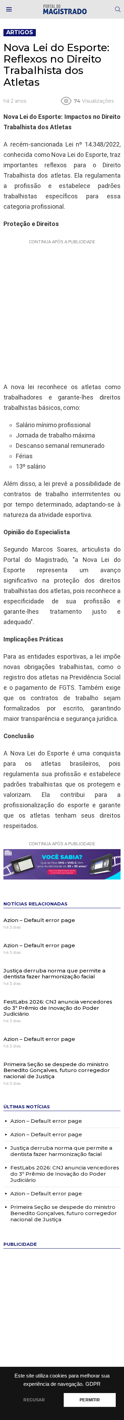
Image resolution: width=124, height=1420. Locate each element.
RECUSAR (34, 1400)
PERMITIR (90, 1400)
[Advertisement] (62, 309)
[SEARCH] (118, 9)
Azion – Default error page (39, 920)
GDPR (93, 1384)
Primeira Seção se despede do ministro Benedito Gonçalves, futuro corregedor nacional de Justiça (56, 1070)
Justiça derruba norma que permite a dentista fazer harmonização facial (54, 973)
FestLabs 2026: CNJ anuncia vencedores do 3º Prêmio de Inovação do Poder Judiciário (57, 1007)
